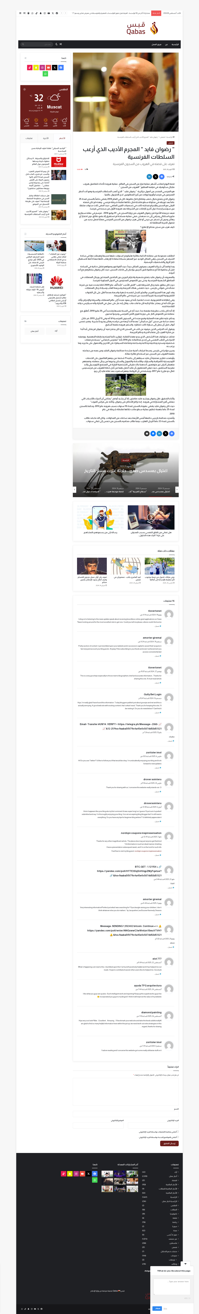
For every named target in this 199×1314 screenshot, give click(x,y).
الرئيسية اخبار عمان (169, 1201)
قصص (162, 137)
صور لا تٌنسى (172, 1235)
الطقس (174, 1205)
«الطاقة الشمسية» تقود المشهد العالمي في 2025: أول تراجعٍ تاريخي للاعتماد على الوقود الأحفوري (35, 259)
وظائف (174, 1264)
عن (166, 44)
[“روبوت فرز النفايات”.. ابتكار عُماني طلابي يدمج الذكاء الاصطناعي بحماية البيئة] (56, 245)
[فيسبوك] (161, 176)
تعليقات (29, 138)
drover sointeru (152, 779)
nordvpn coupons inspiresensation (141, 833)
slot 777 (157, 958)
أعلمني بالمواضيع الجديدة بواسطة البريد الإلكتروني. (157, 1137)
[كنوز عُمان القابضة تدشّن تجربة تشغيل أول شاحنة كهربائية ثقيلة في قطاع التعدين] (132, 1174)
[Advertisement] (118, 5)
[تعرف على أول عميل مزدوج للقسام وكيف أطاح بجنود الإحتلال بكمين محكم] (92, 566)
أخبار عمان (173, 1176)
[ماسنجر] (153, 433)
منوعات (174, 1256)
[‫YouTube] (48, 67)
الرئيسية (175, 44)
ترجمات (172, 1260)
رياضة (174, 1222)
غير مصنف (173, 1239)
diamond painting (151, 1012)
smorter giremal (152, 637)
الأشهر (62, 138)
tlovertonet (155, 611)
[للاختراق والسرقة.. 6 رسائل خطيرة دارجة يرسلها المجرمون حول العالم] (58, 162)
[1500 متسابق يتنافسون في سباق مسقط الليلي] (120, 1189)
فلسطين (173, 1243)
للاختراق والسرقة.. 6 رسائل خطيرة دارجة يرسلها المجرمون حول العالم (38, 161)
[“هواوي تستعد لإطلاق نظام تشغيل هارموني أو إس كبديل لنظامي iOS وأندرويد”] (56, 282)
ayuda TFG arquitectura (148, 985)
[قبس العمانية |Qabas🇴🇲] (140, 28)
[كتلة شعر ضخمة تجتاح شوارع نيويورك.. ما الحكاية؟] (120, 1181)
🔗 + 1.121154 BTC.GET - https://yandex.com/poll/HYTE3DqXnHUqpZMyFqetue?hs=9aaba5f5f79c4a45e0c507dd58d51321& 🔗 (129, 871)
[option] (126, 470)
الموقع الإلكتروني (117, 1120)
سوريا (174, 1226)
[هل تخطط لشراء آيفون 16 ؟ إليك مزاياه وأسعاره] (34, 278)
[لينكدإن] (149, 176)
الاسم (176, 1109)
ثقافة (175, 1218)
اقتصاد (174, 1180)
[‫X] (155, 176)
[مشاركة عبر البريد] (147, 433)
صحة (175, 1231)
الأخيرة (45, 138)
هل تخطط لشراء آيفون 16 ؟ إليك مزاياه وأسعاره (35, 289)
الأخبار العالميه (171, 1193)
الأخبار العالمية (171, 1185)
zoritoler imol (154, 752)
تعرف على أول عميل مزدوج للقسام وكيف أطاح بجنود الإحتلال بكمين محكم (92, 579)
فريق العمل (156, 44)
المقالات (173, 1210)
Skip (165, 1308)
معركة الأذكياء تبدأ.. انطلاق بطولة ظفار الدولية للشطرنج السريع (127, 13)
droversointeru (153, 803)
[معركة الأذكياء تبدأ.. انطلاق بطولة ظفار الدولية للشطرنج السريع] (132, 1181)
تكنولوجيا (173, 1214)
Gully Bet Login (153, 694)
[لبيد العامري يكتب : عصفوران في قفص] (126, 566)
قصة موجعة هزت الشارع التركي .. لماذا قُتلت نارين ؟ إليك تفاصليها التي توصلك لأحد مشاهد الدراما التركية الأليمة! (126, 473)
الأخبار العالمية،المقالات (168, 1189)
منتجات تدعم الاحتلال (169, 1251)
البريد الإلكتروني (173, 1120)
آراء (176, 1172)
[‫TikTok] (29, 67)
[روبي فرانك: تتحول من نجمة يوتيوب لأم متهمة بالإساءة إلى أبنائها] (159, 566)
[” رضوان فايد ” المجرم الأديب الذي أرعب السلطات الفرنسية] (58, 215)
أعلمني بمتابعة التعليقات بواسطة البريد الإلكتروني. (157, 1132)
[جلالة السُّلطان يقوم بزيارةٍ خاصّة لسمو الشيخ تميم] (107, 1189)
